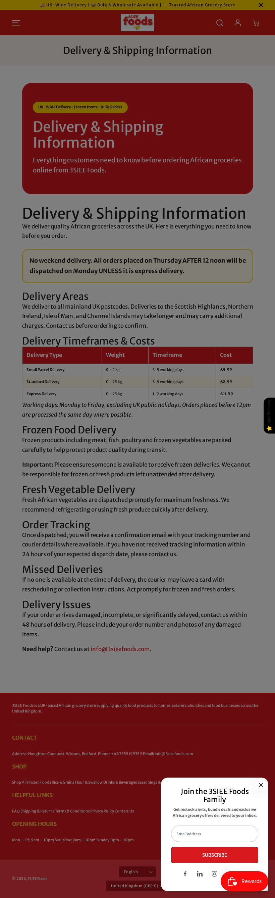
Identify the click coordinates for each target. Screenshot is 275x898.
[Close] (261, 785)
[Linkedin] (199, 873)
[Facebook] (185, 873)
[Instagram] (214, 873)
